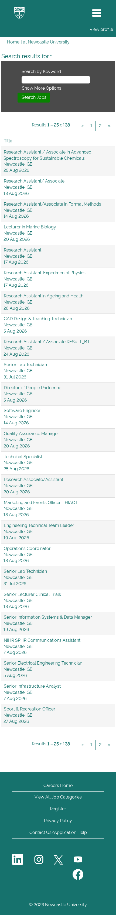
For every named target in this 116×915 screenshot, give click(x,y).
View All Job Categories (58, 797)
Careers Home (58, 785)
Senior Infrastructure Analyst (32, 686)
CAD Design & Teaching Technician (38, 318)
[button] (96, 13)
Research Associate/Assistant (33, 479)
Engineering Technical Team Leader (39, 525)
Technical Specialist (23, 456)
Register (58, 808)
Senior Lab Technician (25, 364)
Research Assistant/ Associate (34, 181)
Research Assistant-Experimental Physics (45, 272)
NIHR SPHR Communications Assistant (42, 640)
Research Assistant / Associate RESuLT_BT (47, 341)
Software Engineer (22, 410)
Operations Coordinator (27, 548)
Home (13, 42)
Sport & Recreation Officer (29, 709)
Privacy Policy (58, 820)
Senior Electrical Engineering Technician (43, 663)
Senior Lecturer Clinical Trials (32, 594)
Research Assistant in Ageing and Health (43, 295)
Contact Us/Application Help (58, 832)
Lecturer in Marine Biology (30, 226)
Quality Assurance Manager (31, 433)
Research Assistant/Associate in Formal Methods (52, 204)
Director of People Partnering (33, 387)
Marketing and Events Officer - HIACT (41, 502)
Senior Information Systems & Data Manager (48, 617)
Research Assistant (22, 250)
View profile (101, 29)
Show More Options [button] (41, 88)
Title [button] (8, 140)
